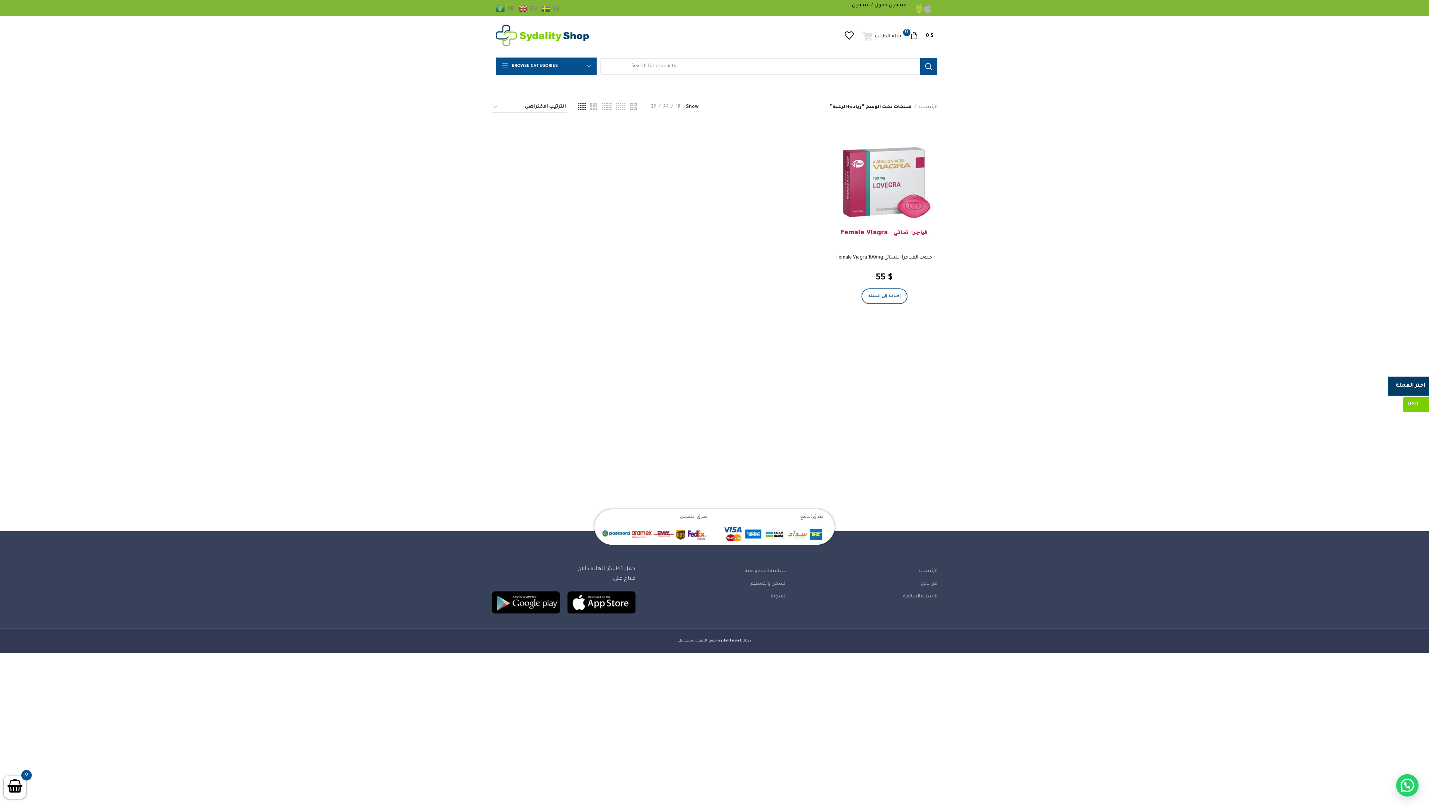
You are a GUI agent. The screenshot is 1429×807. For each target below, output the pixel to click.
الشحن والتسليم (768, 584)
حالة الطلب (888, 36)
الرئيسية (928, 107)
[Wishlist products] (849, 35)
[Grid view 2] (633, 107)
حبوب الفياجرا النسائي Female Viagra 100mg (884, 257)
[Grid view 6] (607, 107)
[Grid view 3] (593, 107)
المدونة (778, 596)
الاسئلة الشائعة (920, 596)
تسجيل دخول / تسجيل (879, 5)
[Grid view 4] (582, 107)
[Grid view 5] (620, 107)
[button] (884, 296)
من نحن (929, 584)
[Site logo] (542, 35)
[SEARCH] (928, 66)
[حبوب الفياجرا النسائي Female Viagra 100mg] (884, 192)
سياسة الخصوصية (765, 571)
